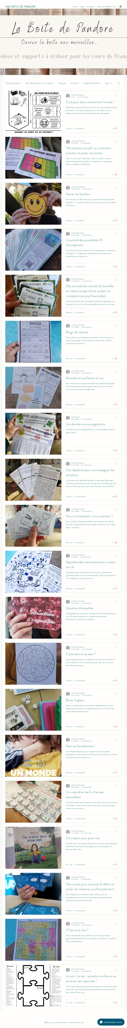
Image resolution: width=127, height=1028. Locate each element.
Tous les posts (13, 83)
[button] (118, 83)
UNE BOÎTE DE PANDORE (20, 6)
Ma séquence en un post (39, 83)
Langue (62, 83)
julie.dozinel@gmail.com (106, 6)
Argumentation (92, 83)
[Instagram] (120, 6)
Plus (107, 83)
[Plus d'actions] (116, 95)
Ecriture (75, 83)
